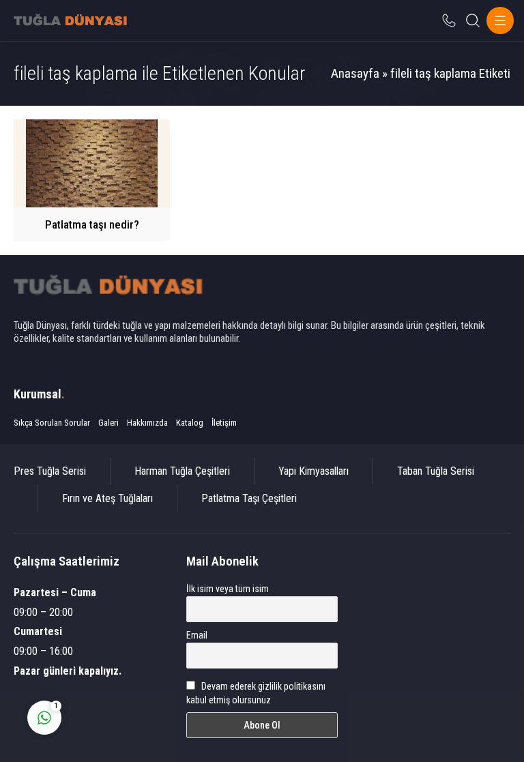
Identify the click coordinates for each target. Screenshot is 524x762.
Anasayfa (355, 73)
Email (196, 635)
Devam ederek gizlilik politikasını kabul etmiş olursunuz (256, 693)
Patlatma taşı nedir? (92, 224)
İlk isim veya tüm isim (227, 588)
